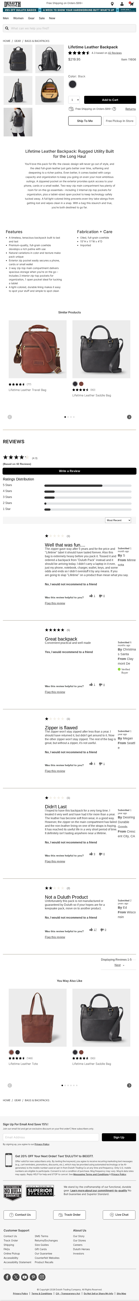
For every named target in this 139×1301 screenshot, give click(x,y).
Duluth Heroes (81, 1249)
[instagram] (42, 1277)
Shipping (9, 1244)
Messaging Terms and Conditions (91, 1174)
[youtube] (24, 1277)
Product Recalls (44, 1262)
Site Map (121, 1293)
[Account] (122, 4)
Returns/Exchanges (46, 1240)
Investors (78, 1253)
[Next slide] (129, 417)
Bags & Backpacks (37, 40)
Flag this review (55, 603)
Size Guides (42, 1244)
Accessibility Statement (17, 1262)
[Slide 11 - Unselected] (76, 1085)
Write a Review (69, 471)
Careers (77, 1244)
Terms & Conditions (41, 1293)
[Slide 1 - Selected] (65, 417)
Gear (17, 40)
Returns (130, 109)
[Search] (7, 28)
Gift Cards (41, 1249)
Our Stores (79, 1240)
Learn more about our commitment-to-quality (98, 1190)
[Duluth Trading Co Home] (12, 4)
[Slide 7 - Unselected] (74, 417)
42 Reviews (115, 52)
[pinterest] (33, 1277)
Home (6, 40)
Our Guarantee (43, 1253)
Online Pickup (12, 1253)
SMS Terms (41, 1236)
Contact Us (10, 1236)
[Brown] (81, 384)
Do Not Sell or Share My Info (98, 1293)
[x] (16, 1277)
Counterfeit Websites (47, 1257)
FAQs (7, 1249)
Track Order (11, 1240)
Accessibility (11, 1257)
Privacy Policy (42, 1144)
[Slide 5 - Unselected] (71, 417)
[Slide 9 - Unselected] (74, 1085)
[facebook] (7, 1277)
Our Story (79, 1236)
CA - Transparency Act (68, 1293)
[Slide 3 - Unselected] (68, 417)
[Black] (75, 384)
